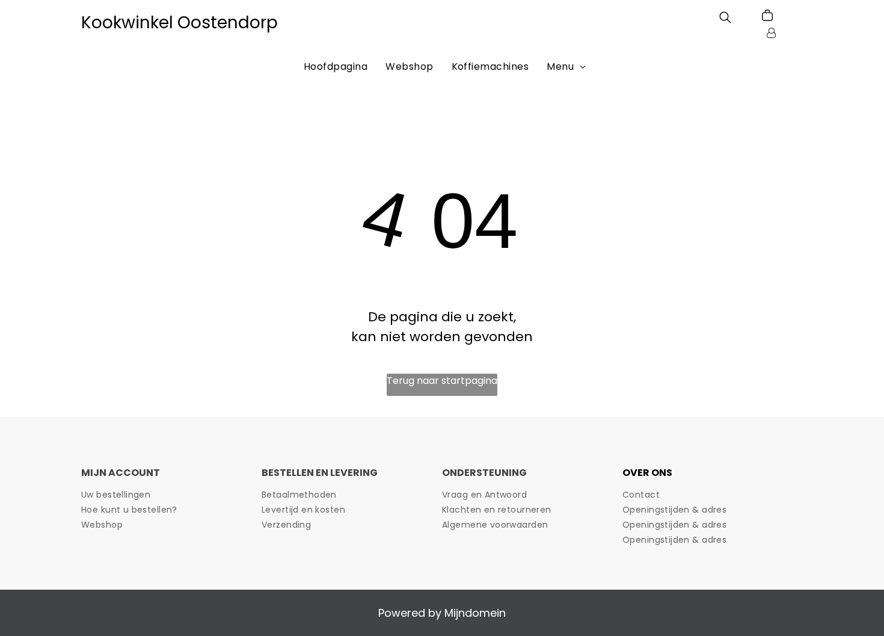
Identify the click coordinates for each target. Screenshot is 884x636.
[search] (725, 19)
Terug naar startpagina (442, 380)
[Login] (771, 33)
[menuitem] (335, 67)
